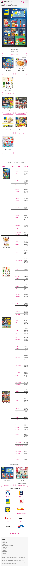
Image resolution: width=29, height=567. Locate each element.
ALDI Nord (8, 496)
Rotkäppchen (18, 228)
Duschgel (17, 301)
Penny (21, 521)
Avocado (17, 189)
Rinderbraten (18, 368)
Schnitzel (17, 194)
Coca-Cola (17, 294)
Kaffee (17, 171)
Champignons (18, 202)
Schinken (17, 286)
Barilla (17, 176)
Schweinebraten (19, 438)
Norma (8, 521)
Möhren (17, 417)
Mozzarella (18, 234)
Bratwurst (17, 327)
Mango (17, 217)
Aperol (17, 173)
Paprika (17, 168)
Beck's (17, 298)
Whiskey (17, 191)
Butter (17, 180)
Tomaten (17, 198)
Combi (21, 530)
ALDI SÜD (21, 496)
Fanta (17, 397)
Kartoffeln (17, 207)
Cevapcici (17, 459)
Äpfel (16, 212)
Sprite (17, 400)
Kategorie (4, 542)
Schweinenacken (19, 260)
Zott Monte (17, 278)
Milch (16, 322)
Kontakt (4, 550)
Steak (17, 252)
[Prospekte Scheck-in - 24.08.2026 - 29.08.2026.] (21, 62)
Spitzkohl (17, 411)
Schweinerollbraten (19, 445)
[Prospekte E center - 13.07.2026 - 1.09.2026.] (7, 141)
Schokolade (18, 311)
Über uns (4, 548)
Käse (16, 222)
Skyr (16, 359)
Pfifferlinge (17, 200)
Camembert (18, 225)
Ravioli (17, 236)
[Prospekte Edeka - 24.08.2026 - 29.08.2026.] (14, 28)
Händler (4, 541)
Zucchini (17, 276)
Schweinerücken (19, 264)
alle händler (14, 533)
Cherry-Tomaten (18, 205)
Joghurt (17, 350)
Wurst (17, 330)
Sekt (16, 292)
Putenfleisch (18, 255)
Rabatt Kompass (8, 2)
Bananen (17, 215)
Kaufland (21, 504)
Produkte (4, 544)
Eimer (17, 406)
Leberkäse (17, 186)
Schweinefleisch (19, 247)
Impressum (4, 551)
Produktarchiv (5, 547)
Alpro (16, 354)
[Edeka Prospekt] (7, 473)
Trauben (17, 184)
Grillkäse (17, 244)
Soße (16, 308)
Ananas (17, 210)
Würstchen (17, 379)
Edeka (8, 504)
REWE (8, 530)
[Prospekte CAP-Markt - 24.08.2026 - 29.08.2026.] (7, 82)
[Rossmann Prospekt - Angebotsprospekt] (22, 473)
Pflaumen (17, 219)
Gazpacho (17, 238)
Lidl (7, 513)
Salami (17, 284)
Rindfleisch (18, 372)
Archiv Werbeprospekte (7, 545)
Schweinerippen (19, 384)
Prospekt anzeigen (14, 54)
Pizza (17, 288)
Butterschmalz (18, 232)
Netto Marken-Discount (21, 513)
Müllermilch (18, 357)
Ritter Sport (18, 314)
